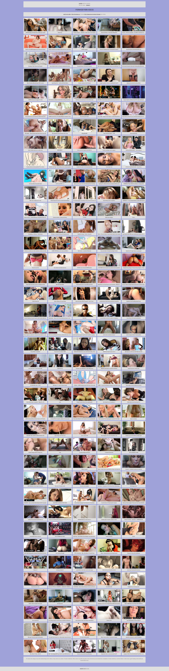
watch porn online (67, 14)
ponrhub (80, 3)
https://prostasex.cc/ (75, 14)
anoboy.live (83, 668)
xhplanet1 (88, 5)
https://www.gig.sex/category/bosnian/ (92, 14)
